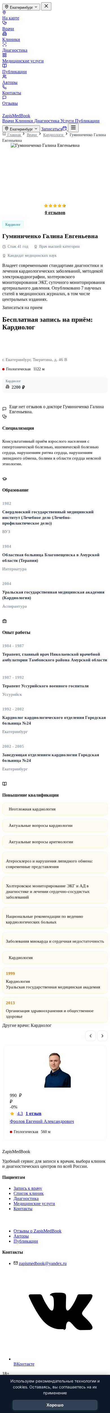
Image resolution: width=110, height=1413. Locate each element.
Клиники (11, 39)
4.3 (29, 1113)
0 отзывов (55, 212)
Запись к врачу (28, 1188)
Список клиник (29, 1193)
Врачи (8, 28)
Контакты (11, 92)
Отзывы (10, 103)
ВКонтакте (24, 1364)
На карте (10, 18)
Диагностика (14, 50)
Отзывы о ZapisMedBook (37, 1231)
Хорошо (55, 1405)
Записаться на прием (22, 307)
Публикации (14, 71)
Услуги (67, 120)
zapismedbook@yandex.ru (43, 1263)
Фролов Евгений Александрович (42, 1121)
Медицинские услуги (23, 60)
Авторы (9, 82)
